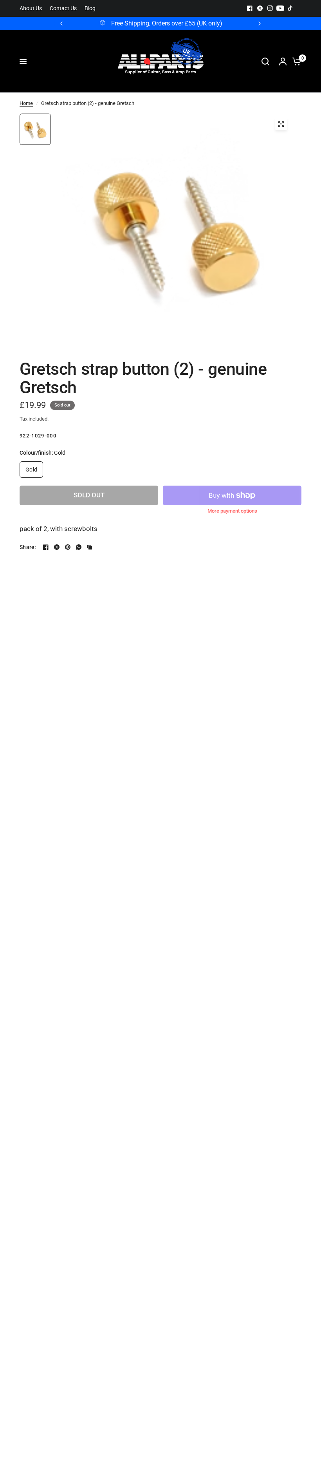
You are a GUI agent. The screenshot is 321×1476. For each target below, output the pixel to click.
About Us (31, 8)
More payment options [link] (232, 510)
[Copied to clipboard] (89, 547)
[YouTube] (280, 8)
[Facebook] (250, 8)
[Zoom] (281, 124)
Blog (90, 8)
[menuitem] (33, 8)
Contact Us (63, 8)
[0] (294, 61)
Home (26, 103)
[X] (260, 8)
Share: (28, 547)
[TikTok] (290, 8)
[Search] (265, 61)
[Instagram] (270, 8)
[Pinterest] (67, 547)
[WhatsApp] (78, 547)
